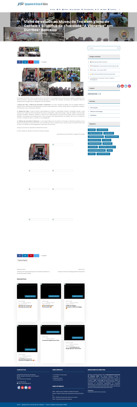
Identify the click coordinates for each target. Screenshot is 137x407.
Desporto (28, 296)
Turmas (91, 153)
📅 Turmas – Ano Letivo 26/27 (98, 70)
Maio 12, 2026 (69, 301)
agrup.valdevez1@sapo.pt (24, 383)
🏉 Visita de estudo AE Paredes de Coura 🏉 (25, 306)
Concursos (109, 133)
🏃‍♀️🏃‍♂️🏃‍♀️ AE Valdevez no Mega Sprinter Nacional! (73, 347)
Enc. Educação (75, 9)
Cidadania (37, 33)
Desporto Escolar (23, 304)
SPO (109, 150)
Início (53, 9)
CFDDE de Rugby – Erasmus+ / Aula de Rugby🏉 (74, 307)
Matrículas (107, 143)
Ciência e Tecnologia (96, 111)
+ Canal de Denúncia (57, 380)
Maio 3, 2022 (28, 33)
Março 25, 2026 (69, 342)
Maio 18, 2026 (45, 301)
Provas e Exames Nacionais (96, 150)
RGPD (65, 404)
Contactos (113, 9)
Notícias (44, 33)
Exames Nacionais (94, 140)
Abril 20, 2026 (22, 354)
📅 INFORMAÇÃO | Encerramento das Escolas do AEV (104, 66)
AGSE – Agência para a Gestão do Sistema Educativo (65, 391)
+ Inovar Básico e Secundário (59, 374)
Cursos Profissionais (96, 136)
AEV (60, 9)
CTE (98, 9)
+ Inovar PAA (55, 376)
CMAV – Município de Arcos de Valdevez (62, 399)
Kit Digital (106, 140)
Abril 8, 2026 (45, 337)
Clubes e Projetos (56, 33)
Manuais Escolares (94, 143)
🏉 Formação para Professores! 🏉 (48, 306)
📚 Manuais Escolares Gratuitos (98, 62)
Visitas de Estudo (103, 153)
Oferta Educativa (89, 9)
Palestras (92, 147)
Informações (51, 332)
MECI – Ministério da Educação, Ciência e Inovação (64, 397)
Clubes (104, 9)
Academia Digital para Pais (50, 340)
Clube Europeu (102, 129)
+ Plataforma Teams (57, 378)
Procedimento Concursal (107, 147)
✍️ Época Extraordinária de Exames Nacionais (102, 74)
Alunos (66, 9)
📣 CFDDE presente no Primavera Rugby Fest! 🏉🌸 (27, 359)
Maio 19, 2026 (22, 301)
